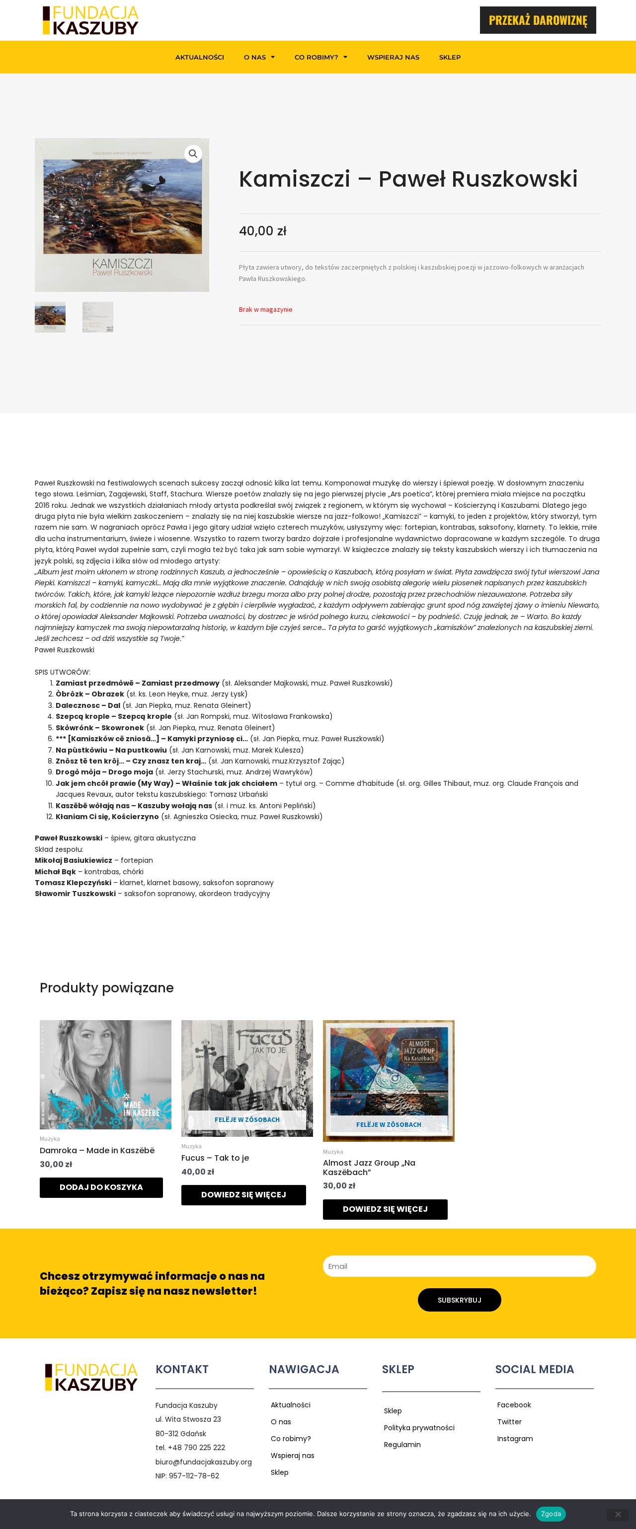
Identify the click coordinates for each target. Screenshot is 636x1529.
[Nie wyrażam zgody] (618, 1515)
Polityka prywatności (419, 1428)
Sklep (450, 57)
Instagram (515, 1439)
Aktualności (199, 57)
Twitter (509, 1422)
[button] (193, 154)
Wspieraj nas (393, 57)
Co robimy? (316, 57)
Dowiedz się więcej (243, 1194)
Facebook (514, 1405)
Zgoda (551, 1514)
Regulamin (402, 1445)
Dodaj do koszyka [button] (101, 1187)
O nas (255, 57)
